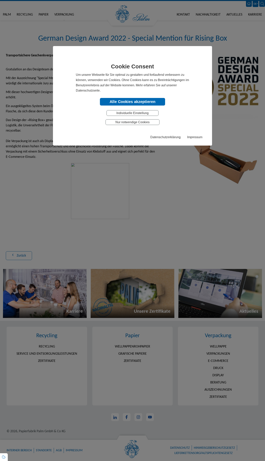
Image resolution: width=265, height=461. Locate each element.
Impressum (194, 137)
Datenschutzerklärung (165, 137)
